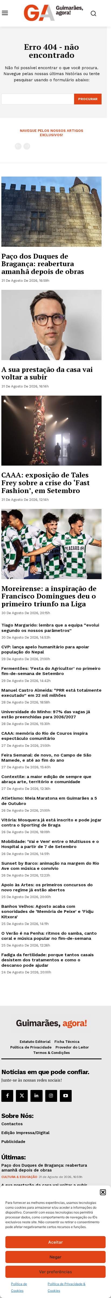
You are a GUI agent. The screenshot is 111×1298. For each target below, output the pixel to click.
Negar (55, 1257)
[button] (103, 1192)
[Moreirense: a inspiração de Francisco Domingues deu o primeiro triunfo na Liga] (51, 544)
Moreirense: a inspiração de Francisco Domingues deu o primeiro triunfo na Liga (48, 596)
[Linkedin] (36, 1096)
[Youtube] (66, 1096)
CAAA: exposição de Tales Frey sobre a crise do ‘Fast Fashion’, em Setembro (45, 482)
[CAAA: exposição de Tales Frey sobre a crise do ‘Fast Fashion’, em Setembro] (51, 431)
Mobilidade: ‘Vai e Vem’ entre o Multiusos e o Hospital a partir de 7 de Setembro (50, 844)
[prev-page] (18, 146)
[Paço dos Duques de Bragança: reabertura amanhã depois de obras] (51, 212)
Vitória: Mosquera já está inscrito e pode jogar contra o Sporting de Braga (51, 822)
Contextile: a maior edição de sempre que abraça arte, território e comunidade (46, 779)
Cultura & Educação (19, 1177)
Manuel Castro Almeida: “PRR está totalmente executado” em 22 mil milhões (51, 693)
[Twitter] (22, 1096)
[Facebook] (7, 1096)
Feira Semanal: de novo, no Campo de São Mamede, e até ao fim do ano (46, 757)
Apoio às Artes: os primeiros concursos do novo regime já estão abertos (47, 887)
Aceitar (55, 1242)
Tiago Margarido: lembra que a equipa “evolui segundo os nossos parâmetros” (50, 627)
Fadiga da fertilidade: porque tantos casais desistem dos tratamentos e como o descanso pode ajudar (47, 960)
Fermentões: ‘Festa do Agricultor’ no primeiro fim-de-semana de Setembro (50, 671)
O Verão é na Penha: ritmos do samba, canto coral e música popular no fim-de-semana (49, 936)
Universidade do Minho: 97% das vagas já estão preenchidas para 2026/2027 (45, 714)
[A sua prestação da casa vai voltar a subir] (51, 325)
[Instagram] (51, 1096)
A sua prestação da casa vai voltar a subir (47, 373)
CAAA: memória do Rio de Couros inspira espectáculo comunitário (44, 736)
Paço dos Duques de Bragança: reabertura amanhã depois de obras (42, 263)
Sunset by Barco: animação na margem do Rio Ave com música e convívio (50, 866)
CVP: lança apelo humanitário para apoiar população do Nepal (45, 649)
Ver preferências (55, 1271)
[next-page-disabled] (26, 146)
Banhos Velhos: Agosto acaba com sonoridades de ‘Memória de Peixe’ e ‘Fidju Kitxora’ (47, 911)
